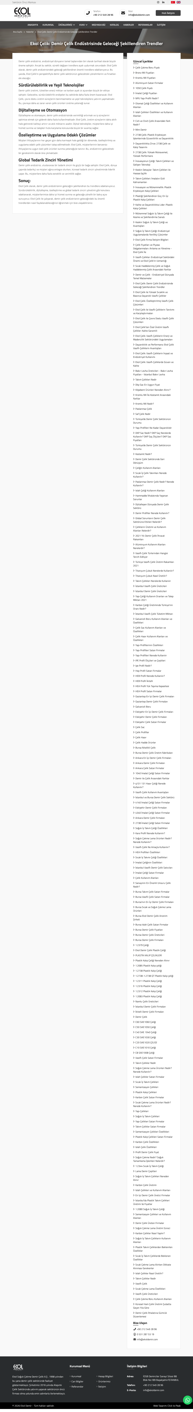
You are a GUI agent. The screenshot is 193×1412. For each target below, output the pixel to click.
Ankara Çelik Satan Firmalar (149, 768)
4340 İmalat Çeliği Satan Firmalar (152, 813)
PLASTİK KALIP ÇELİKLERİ (148, 955)
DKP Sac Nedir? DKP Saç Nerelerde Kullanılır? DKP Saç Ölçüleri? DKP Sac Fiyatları (152, 436)
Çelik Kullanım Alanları (147, 878)
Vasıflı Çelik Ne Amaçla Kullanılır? (152, 847)
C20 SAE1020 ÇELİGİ (146, 1042)
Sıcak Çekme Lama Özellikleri (150, 1289)
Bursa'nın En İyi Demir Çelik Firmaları (154, 902)
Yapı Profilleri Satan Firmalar (150, 650)
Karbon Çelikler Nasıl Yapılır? (150, 1233)
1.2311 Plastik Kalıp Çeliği (148, 981)
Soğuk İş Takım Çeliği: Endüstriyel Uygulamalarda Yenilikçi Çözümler (151, 232)
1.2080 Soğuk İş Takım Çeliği (150, 1209)
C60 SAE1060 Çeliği (145, 1022)
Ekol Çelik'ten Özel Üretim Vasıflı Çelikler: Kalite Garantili (151, 329)
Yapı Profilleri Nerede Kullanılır (151, 655)
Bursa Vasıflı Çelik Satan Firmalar (152, 897)
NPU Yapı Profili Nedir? (147, 98)
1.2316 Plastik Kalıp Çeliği (148, 986)
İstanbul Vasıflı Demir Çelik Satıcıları (153, 867)
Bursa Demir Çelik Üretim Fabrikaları (154, 753)
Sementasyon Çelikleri (146, 1087)
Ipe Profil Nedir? (143, 665)
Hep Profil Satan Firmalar (148, 671)
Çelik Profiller (142, 732)
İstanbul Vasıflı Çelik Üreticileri (151, 586)
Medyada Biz (98, 25)
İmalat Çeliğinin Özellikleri (148, 862)
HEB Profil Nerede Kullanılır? (150, 676)
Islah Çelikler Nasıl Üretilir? (149, 1273)
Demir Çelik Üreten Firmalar (149, 1223)
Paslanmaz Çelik (143, 409)
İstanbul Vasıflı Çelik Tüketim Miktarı (154, 614)
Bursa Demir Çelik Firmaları (149, 940)
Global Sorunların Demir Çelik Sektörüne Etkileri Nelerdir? (149, 520)
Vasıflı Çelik (141, 1283)
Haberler (128, 25)
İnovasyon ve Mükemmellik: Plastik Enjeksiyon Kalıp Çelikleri (152, 189)
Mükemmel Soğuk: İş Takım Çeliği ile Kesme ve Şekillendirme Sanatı (152, 215)
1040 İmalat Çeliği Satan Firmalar (152, 773)
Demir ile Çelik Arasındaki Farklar (152, 778)
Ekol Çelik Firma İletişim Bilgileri (151, 239)
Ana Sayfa (17, 31)
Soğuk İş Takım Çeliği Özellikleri (151, 828)
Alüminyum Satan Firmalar (149, 83)
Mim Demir (141, 129)
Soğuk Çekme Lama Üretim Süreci (152, 1228)
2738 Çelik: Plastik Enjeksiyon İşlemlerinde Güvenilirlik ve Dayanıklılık (153, 136)
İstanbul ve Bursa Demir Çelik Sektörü (154, 797)
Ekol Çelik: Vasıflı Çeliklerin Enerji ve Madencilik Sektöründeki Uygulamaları (153, 337)
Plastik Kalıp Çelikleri (146, 1092)
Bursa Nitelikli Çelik (145, 747)
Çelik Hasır (140, 737)
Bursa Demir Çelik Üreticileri (150, 935)
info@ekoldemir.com (139, 15)
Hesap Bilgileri (105, 1376)
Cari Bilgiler (77, 1381)
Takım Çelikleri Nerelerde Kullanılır (153, 581)
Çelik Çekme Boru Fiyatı (147, 67)
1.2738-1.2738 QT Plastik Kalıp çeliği (154, 976)
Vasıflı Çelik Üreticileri (146, 1294)
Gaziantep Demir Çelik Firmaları (151, 701)
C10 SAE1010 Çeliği (145, 1047)
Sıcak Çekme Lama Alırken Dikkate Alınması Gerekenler (152, 1266)
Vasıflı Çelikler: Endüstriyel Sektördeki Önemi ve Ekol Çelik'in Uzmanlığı (153, 259)
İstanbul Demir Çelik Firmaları (150, 1006)
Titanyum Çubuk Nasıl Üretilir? (151, 576)
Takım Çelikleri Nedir (146, 379)
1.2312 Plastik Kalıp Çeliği (148, 991)
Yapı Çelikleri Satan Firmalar (149, 1121)
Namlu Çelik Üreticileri (146, 1001)
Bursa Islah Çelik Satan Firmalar (151, 924)
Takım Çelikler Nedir (145, 1063)
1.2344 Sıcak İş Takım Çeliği (149, 1166)
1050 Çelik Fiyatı (144, 88)
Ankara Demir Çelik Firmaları (150, 763)
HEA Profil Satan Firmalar (148, 691)
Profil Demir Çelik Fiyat (147, 1152)
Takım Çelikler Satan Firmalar (150, 1126)
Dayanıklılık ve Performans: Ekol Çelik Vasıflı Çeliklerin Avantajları (153, 346)
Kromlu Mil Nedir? (144, 403)
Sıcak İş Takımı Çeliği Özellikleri (151, 857)
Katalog (114, 25)
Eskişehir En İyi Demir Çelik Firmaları (154, 712)
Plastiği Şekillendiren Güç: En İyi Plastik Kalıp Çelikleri (150, 197)
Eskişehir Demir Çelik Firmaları (151, 717)
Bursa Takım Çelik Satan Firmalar (152, 892)
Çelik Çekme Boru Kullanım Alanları (153, 1299)
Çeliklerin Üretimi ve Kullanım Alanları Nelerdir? (149, 528)
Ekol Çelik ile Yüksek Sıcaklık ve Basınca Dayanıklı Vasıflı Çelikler (150, 294)
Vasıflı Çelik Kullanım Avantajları (152, 792)
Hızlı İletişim (168, 13)
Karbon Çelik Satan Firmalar (149, 1097)
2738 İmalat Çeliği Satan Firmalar (152, 823)
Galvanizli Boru (143, 706)
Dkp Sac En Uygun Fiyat (147, 384)
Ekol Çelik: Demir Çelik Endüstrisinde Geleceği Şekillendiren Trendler (153, 285)
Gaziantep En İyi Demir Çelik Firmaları (154, 696)
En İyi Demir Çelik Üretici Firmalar (152, 1195)
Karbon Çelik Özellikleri (147, 1142)
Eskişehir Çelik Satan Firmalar (150, 722)
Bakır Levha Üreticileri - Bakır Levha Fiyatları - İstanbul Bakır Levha (153, 372)
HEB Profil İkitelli (144, 681)
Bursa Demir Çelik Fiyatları (149, 929)
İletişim (161, 25)
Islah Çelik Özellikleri (146, 1147)
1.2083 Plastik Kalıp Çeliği (148, 996)
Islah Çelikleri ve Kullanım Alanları (152, 1190)
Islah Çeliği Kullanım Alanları (150, 490)
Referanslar (145, 25)
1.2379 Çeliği (142, 945)
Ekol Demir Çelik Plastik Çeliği (150, 950)
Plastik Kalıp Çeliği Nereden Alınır (152, 960)
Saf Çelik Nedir (142, 414)
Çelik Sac (140, 727)
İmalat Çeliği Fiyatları (146, 93)
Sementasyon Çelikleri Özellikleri (152, 1131)
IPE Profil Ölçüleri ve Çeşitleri (150, 660)
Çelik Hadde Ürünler (145, 742)
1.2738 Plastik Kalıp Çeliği (148, 970)
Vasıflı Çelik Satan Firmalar (149, 1058)
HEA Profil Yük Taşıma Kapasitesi (152, 686)
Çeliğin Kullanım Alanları (148, 468)
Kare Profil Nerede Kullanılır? (150, 833)
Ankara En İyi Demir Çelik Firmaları (153, 758)
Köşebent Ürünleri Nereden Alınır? (153, 390)
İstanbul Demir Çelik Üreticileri (151, 591)
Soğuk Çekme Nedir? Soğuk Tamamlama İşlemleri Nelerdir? (149, 1159)
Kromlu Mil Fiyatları (145, 78)
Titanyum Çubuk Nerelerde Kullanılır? (154, 570)
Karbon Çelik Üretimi (146, 1185)
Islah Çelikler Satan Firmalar (149, 1077)
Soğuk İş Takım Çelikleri (147, 1116)
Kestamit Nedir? (143, 454)
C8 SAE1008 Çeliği (145, 1052)
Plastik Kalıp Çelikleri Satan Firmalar (154, 1137)
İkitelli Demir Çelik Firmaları (149, 1011)
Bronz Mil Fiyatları (144, 72)
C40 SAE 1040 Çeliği (146, 1032)
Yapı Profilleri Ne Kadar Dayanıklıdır (153, 428)
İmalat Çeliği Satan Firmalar (149, 873)
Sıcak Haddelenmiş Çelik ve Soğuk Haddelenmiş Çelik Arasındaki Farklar (152, 267)
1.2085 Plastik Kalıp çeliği (148, 965)
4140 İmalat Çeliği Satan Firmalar (152, 802)
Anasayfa (33, 25)
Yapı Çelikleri (142, 1111)
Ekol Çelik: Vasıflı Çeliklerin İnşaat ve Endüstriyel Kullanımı (153, 355)
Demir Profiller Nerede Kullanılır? (152, 513)
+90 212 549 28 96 (103, 15)
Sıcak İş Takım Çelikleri (147, 1082)
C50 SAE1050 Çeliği (145, 1027)
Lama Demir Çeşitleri (146, 1171)
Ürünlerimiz (65, 25)
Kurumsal (48, 25)
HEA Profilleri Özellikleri (147, 852)
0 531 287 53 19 (145, 1334)
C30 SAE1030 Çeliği (145, 1037)
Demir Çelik (141, 1017)
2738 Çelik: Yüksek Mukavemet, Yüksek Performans (150, 154)
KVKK (82, 25)
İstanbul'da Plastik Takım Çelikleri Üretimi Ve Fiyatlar (151, 1202)
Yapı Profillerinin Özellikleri (149, 645)
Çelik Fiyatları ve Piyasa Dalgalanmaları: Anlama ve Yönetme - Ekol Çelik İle (152, 248)
